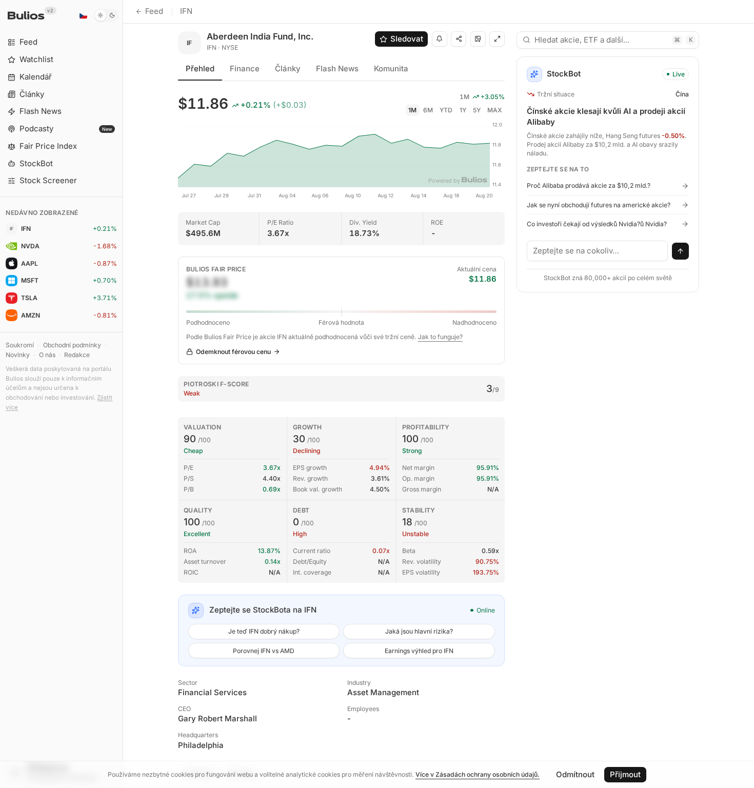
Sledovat (406, 39)
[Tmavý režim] (106, 15)
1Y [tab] (463, 110)
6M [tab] (428, 110)
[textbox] (597, 251)
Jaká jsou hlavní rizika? (419, 631)
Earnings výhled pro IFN (419, 651)
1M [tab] (412, 110)
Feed (154, 11)
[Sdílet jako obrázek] (478, 39)
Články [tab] (288, 68)
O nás (47, 355)
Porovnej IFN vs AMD (263, 651)
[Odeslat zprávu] (680, 251)
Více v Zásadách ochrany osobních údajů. (477, 774)
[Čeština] (83, 15)
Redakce (77, 355)
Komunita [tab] (391, 68)
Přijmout (625, 774)
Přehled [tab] (200, 68)
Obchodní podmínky (72, 345)
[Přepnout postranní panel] (123, 394)
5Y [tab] (477, 110)
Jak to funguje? (440, 337)
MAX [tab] (494, 110)
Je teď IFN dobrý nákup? (264, 631)
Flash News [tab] (337, 68)
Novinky (18, 355)
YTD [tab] (446, 110)
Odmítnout (575, 774)
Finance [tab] (245, 68)
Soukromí (20, 345)
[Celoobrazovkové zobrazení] (497, 39)
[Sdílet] (458, 39)
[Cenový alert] (439, 39)
